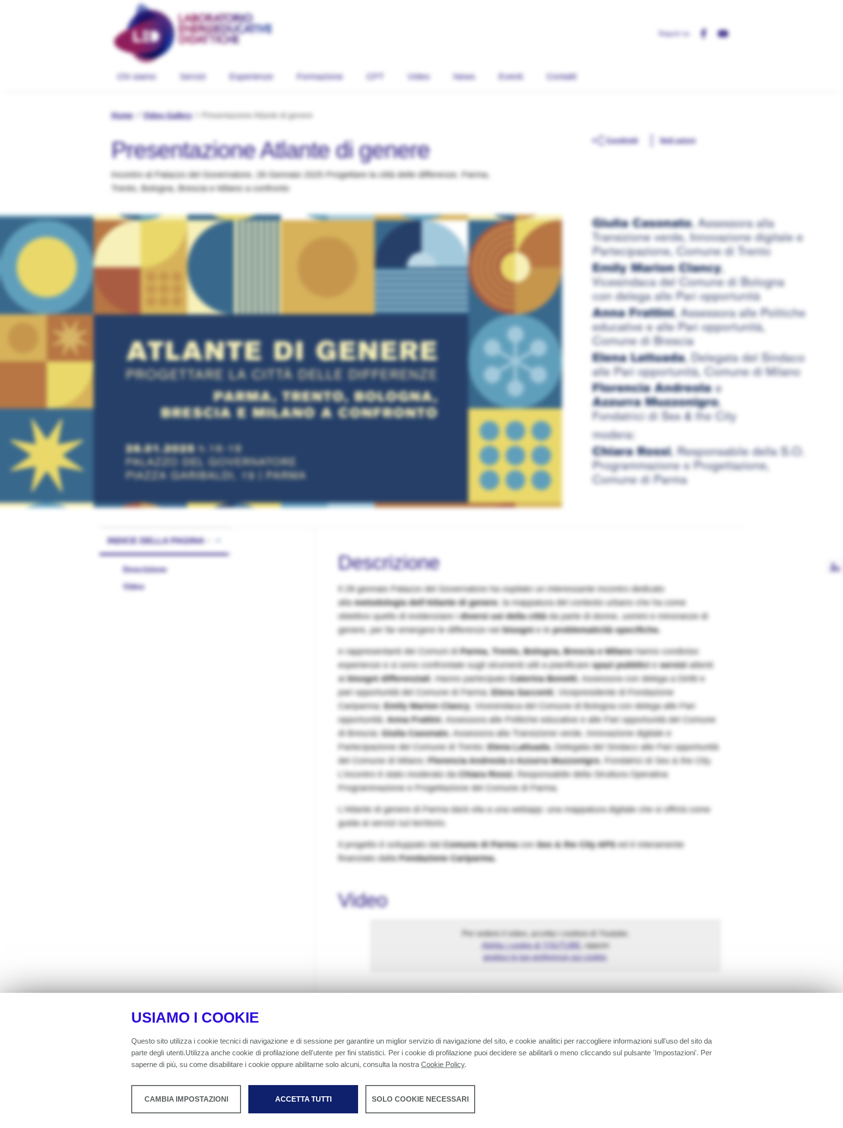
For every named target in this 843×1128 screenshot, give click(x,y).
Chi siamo (136, 76)
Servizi (193, 76)
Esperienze (251, 76)
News (464, 76)
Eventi (511, 76)
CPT (375, 76)
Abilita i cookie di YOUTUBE (531, 945)
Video (418, 76)
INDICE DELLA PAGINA (155, 540)
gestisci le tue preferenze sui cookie (544, 957)
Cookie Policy (442, 1064)
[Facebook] (699, 33)
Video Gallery (167, 115)
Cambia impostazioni (186, 1099)
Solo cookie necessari (420, 1099)
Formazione (320, 76)
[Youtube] (719, 33)
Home (122, 115)
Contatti (561, 76)
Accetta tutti (303, 1099)
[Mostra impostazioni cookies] (834, 566)
